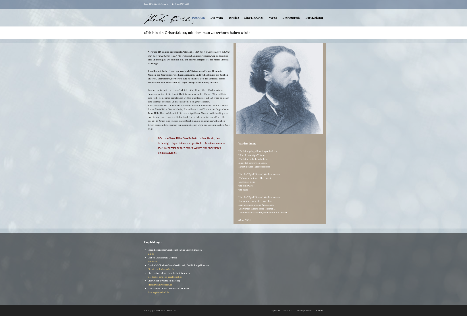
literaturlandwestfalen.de (160, 284)
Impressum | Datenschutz (281, 310)
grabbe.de (152, 261)
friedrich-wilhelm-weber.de (161, 269)
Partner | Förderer (304, 310)
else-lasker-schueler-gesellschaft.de (165, 276)
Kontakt (319, 310)
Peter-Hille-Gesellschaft (166, 310)
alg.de (151, 253)
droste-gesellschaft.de (158, 292)
